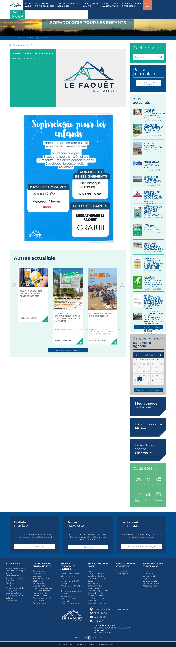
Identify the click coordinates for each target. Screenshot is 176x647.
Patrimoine (148, 573)
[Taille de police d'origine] (19, 16)
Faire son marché (41, 578)
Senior (158, 485)
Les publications (13, 593)
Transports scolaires (70, 603)
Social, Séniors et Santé (98, 564)
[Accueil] (16, 5)
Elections (10, 583)
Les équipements (124, 573)
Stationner (38, 581)
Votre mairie (13, 563)
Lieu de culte (39, 586)
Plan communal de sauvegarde (15, 589)
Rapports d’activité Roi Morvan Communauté (42, 600)
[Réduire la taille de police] (16, 16)
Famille (148, 500)
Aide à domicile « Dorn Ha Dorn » (96, 594)
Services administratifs (12, 574)
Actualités (28, 45)
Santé (91, 571)
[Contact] (14, 12)
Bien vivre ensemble (42, 588)
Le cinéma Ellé (150, 581)
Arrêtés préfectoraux (15, 568)
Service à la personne (98, 591)
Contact (97, 637)
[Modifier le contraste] (12, 16)
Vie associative (123, 571)
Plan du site (90, 644)
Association (148, 485)
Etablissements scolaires (68, 599)
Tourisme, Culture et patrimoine (153, 564)
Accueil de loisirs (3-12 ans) (70, 582)
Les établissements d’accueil (97, 599)
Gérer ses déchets (41, 591)
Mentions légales (77, 644)
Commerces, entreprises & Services (39, 573)
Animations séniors (97, 603)
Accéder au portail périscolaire (148, 83)
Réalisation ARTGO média (107, 644)
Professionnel (159, 500)
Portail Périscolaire (70, 574)
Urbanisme (11, 585)
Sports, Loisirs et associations (125, 564)
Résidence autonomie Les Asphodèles (95, 586)
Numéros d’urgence (97, 573)
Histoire (147, 571)
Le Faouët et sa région (150, 577)
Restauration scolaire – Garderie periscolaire (71, 593)
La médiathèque (151, 583)
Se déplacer (38, 583)
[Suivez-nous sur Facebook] (20, 12)
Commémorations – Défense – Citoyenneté (15, 598)
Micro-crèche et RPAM (68, 577)
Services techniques (15, 578)
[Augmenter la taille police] (22, 16)
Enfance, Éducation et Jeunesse (68, 566)
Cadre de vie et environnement (42, 564)
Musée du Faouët (151, 586)
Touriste (138, 485)
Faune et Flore (40, 595)
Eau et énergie (40, 593)
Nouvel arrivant (138, 501)
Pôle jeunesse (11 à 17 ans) (70, 587)
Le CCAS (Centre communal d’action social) (97, 578)
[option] (33, 294)
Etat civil (10, 580)
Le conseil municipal (15, 570)
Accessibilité (64, 644)
